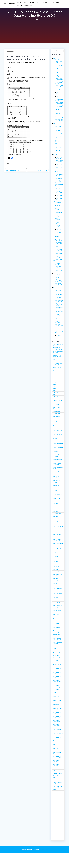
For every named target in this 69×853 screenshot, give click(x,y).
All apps (54, 382)
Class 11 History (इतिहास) (57, 454)
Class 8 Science (58, 267)
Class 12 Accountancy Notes (58, 71)
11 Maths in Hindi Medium (58, 377)
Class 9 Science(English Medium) (58, 217)
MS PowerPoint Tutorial (57, 655)
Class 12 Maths (58, 76)
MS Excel (58, 334)
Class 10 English (58, 181)
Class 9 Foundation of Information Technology (59, 235)
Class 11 (25, 2)
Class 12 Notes (57, 59)
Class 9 (38, 2)
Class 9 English (58, 202)
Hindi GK (57, 328)
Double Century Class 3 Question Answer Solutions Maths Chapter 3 (58, 363)
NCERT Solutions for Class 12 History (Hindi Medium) (57, 739)
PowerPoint (58, 335)
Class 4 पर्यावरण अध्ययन (59, 325)
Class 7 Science (58, 280)
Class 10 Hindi (57, 188)
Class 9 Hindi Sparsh (57, 607)
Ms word (58, 336)
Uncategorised (55, 791)
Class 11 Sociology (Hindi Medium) (58, 139)
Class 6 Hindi (55, 531)
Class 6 (57, 2)
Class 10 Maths (58, 163)
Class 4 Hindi (57, 324)
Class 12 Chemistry (58, 90)
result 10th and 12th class (57, 773)
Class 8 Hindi (57, 262)
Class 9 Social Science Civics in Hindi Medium (59, 252)
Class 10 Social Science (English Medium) (59, 174)
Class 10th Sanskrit (58, 182)
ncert (9, 4)
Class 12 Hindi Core (59, 119)
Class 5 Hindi (57, 315)
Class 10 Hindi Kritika (57, 411)
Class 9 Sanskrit (58, 232)
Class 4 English (55, 503)
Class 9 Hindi (57, 219)
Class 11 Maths (58, 130)
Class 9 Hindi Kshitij (57, 602)
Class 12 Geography (56, 480)
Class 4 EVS (57, 322)
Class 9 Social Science (57, 620)
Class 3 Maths (55, 501)
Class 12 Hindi (55, 482)
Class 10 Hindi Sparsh (57, 418)
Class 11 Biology (58, 136)
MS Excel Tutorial (56, 652)
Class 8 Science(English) (57, 588)
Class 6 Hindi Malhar (59, 300)
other (54, 768)
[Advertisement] (34, 31)
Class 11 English (58, 153)
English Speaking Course (57, 646)
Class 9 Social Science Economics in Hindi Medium (57, 629)
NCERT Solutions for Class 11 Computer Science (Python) (58, 691)
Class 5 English (58, 317)
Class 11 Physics (58, 124)
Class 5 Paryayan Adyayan (58, 526)
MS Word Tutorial (56, 657)
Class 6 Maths (10, 51)
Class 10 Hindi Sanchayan (57, 416)
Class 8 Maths (57, 264)
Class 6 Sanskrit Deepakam (58, 543)
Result (54, 770)
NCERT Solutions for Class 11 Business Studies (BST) (57, 682)
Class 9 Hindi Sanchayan (57, 605)
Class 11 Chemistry (58, 131)
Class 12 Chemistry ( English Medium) (59, 98)
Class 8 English (58, 263)
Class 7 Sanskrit (58, 283)
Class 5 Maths (57, 314)
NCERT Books (55, 660)
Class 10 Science (58, 155)
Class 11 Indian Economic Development (58, 149)
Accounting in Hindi (59, 331)
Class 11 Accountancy (59, 129)
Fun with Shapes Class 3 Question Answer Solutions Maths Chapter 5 (58, 351)
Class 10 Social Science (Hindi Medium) (59, 179)
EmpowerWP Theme (44, 849)
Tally (56, 329)
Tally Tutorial (55, 779)
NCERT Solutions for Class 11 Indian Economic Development (57, 708)
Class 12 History (58, 122)
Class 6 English (55, 529)
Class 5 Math (55, 524)
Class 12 (19, 2)
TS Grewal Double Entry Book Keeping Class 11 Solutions (57, 788)
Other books (27, 5)
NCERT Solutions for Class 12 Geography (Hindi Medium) (58, 734)
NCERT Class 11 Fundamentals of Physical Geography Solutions (57, 664)
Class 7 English (58, 276)
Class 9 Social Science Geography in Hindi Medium (57, 634)
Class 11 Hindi (57, 151)
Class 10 (32, 2)
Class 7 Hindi (57, 274)
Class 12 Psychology (59, 120)
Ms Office (57, 332)
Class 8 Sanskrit (58, 266)
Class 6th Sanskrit (56, 558)
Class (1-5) (19, 5)
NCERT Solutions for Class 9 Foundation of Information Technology (57, 752)
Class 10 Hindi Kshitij (57, 413)
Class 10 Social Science (57, 434)
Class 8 (45, 2)
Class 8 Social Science (59, 269)
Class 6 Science (55, 545)
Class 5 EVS (57, 318)
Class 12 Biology (58, 100)
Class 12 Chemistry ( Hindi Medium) (59, 94)
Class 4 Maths (55, 511)
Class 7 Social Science (59, 281)
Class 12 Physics (58, 83)
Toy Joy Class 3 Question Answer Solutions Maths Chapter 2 (57, 369)
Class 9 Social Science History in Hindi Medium (59, 242)
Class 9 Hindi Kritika (57, 600)
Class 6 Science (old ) (59, 307)
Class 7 (51, 2)
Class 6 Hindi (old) (58, 308)
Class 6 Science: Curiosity (57, 548)
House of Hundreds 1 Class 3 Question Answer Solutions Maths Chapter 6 (58, 346)
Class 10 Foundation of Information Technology (59, 186)
